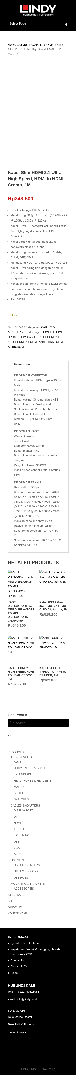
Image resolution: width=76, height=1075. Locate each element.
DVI (16, 816)
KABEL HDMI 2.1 (48, 337)
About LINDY (19, 966)
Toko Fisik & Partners (21, 1024)
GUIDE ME (15, 907)
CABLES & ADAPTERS (31, 44)
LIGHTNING (21, 835)
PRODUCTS (16, 752)
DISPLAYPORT (23, 810)
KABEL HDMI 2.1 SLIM (22, 341)
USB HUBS (21, 877)
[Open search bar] (38, 747)
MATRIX (19, 786)
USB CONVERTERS (27, 865)
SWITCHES (21, 799)
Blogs (14, 972)
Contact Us (18, 960)
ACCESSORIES (24, 888)
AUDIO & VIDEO (21, 757)
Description (22, 364)
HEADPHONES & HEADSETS (33, 780)
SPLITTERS (21, 793)
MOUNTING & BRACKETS (28, 883)
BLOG (12, 901)
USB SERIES (19, 860)
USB (16, 841)
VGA (17, 847)
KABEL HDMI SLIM (51, 341)
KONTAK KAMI (17, 913)
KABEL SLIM (16, 346)
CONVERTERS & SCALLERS (32, 768)
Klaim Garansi (17, 1032)
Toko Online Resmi (20, 1017)
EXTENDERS (22, 774)
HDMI (51, 44)
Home (11, 44)
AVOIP (18, 761)
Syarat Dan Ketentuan (25, 943)
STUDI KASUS (17, 894)
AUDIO (18, 854)
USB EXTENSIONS (26, 871)
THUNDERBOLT (24, 829)
